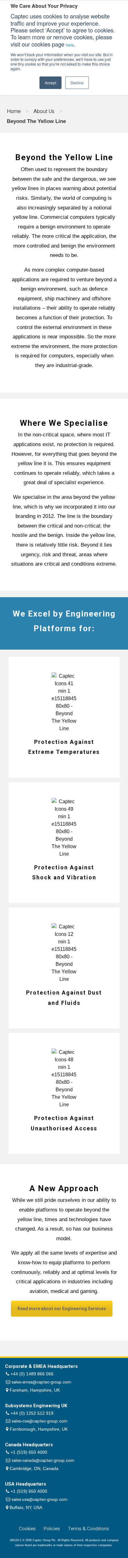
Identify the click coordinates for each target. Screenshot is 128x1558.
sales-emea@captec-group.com (41, 1382)
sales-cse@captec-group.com (39, 1421)
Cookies (27, 1528)
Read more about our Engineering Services (61, 1308)
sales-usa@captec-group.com (39, 1500)
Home (14, 111)
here (70, 44)
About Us (44, 111)
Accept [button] (50, 82)
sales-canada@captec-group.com (42, 1460)
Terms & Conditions (88, 1528)
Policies (52, 1528)
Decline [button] (77, 82)
